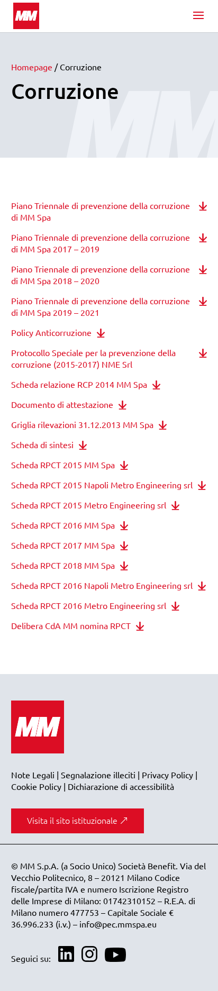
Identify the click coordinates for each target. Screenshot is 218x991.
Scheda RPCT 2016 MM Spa (63, 525)
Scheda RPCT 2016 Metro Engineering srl (88, 606)
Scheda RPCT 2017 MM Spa (63, 545)
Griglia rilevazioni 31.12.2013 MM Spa (82, 425)
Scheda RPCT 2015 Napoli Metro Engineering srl (102, 485)
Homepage (31, 67)
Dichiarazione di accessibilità (121, 787)
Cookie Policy (36, 787)
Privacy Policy (167, 775)
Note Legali (32, 775)
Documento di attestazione (62, 405)
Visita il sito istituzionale (72, 820)
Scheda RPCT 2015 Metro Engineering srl (88, 505)
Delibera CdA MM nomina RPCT (71, 626)
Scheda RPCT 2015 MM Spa (63, 465)
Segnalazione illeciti (98, 775)
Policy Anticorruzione (51, 333)
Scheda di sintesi (42, 445)
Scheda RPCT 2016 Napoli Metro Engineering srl (102, 585)
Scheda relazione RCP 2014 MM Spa (79, 384)
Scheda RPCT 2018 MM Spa (63, 565)
